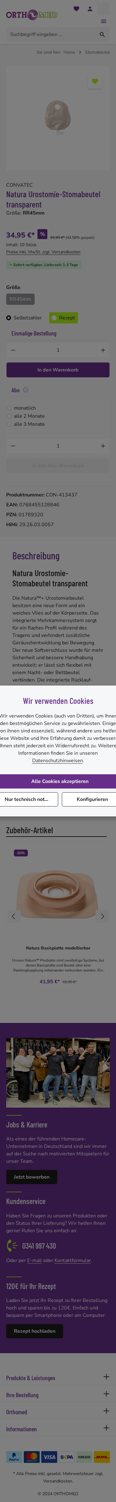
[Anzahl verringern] (12, 350)
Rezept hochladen (34, 1331)
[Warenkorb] (103, 8)
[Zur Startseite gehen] (32, 15)
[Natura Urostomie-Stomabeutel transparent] (58, 118)
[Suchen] (102, 34)
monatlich (25, 408)
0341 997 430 (39, 1245)
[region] (58, 118)
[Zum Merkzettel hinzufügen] (95, 81)
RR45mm (20, 299)
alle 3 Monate (29, 424)
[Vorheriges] (13, 916)
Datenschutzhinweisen (57, 760)
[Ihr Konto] (90, 8)
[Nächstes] (102, 916)
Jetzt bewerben (31, 1177)
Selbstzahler (28, 317)
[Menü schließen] (103, 21)
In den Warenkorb (58, 370)
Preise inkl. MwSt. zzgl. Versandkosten (43, 252)
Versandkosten (57, 1481)
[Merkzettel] (76, 8)
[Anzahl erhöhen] (103, 350)
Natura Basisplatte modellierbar (58, 948)
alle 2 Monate (29, 416)
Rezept (67, 317)
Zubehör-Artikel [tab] (29, 829)
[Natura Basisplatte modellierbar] (58, 893)
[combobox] (51, 34)
